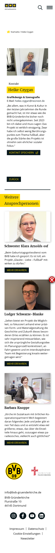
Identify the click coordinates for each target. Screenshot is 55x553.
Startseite (15, 31)
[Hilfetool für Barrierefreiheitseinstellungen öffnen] (52, 279)
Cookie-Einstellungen (26, 533)
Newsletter (28, 538)
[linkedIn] (41, 515)
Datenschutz (36, 529)
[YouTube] (32, 515)
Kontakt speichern (21, 152)
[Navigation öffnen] (51, 7)
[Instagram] (13, 515)
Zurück (14, 179)
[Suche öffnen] (40, 7)
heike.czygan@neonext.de (30, 101)
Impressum (16, 529)
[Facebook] (22, 515)
